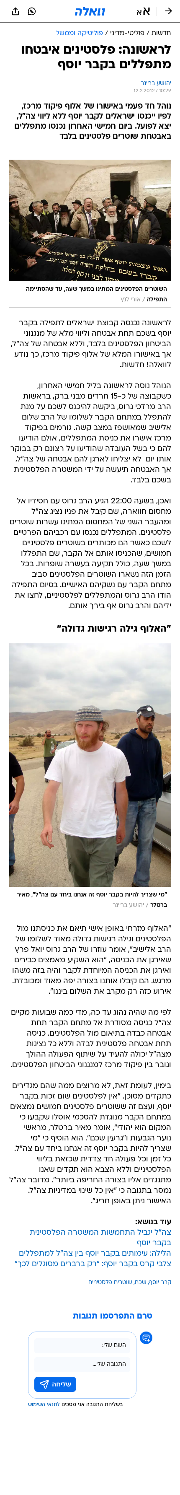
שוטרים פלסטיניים (110, 1282)
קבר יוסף (160, 1282)
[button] (143, 11)
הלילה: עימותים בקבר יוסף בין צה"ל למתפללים (95, 1254)
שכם (141, 1282)
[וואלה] (90, 11)
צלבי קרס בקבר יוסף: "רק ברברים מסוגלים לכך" (93, 1264)
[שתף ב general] (15, 11)
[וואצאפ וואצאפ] (32, 11)
